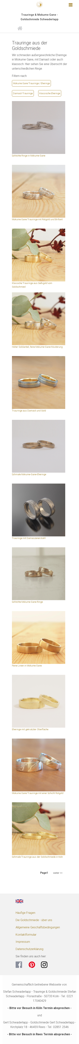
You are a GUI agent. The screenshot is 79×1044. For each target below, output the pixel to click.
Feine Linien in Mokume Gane (27, 665)
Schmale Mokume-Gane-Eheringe (29, 474)
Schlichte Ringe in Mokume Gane (28, 155)
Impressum (23, 941)
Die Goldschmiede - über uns (34, 920)
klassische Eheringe (49, 93)
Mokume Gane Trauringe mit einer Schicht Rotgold (37, 793)
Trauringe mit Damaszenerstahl (29, 538)
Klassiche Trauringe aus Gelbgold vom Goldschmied (32, 285)
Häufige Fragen (25, 913)
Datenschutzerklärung (29, 949)
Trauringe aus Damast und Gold (29, 410)
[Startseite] (39, 4)
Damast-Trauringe (23, 93)
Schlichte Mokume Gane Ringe (27, 602)
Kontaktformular (26, 934)
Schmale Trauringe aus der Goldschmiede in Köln (37, 856)
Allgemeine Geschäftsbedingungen (38, 927)
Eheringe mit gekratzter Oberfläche (30, 729)
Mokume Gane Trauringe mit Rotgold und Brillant (37, 219)
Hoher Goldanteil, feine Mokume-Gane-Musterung (37, 347)
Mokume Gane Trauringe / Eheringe (31, 83)
